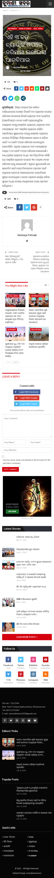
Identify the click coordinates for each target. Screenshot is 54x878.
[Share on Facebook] (4, 98)
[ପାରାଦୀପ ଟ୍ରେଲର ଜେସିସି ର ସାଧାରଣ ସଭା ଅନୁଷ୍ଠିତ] (8, 816)
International (37, 296)
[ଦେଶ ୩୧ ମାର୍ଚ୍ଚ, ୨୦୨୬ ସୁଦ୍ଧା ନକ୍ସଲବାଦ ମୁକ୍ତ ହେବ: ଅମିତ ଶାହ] (8, 565)
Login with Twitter (28, 404)
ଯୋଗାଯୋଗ (9, 855)
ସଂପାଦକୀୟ (33, 851)
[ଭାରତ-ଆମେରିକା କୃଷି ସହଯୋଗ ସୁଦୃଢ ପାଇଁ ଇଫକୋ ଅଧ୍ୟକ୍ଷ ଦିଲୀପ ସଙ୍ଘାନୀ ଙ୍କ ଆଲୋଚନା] (39, 300)
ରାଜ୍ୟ (31, 837)
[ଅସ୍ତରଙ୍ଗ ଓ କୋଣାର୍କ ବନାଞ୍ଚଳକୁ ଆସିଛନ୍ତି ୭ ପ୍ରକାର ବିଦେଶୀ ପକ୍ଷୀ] (8, 577)
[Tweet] (10, 98)
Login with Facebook (28, 392)
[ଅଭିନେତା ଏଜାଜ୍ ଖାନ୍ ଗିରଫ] (8, 540)
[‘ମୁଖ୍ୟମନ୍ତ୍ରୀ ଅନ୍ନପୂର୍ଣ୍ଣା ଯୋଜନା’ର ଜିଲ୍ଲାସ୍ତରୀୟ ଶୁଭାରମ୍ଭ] (8, 791)
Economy (12, 330)
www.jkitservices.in (33, 873)
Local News (13, 296)
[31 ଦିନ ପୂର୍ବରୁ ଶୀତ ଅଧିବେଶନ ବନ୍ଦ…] (8, 589)
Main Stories (25, 29)
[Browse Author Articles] (27, 225)
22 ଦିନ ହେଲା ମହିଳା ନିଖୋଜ (27, 624)
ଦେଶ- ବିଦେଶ (38, 29)
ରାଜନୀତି (7, 846)
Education (36, 330)
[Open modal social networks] (23, 98)
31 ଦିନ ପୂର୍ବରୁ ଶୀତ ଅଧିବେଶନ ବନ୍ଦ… (31, 586)
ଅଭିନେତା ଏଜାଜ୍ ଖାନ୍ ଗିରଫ (27, 537)
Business (12, 29)
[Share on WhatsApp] (17, 98)
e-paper (33, 855)
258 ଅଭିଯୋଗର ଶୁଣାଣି (26, 599)
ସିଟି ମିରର (8, 841)
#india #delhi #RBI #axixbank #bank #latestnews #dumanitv (29, 192)
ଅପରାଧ (32, 846)
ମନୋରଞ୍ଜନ (9, 851)
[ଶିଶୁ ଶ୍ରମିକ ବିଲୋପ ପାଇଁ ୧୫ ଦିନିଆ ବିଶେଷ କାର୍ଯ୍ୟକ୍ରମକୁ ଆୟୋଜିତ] (8, 803)
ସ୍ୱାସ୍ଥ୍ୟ (33, 841)
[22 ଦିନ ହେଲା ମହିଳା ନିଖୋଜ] (8, 627)
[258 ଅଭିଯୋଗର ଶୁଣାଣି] (8, 602)
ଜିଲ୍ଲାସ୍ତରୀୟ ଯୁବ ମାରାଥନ (27, 549)
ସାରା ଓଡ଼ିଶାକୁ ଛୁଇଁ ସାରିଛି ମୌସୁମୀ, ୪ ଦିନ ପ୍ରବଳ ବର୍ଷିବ (14, 259)
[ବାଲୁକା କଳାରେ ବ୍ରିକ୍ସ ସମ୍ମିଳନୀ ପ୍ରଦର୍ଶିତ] (39, 334)
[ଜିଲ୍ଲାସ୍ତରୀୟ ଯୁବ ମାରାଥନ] (8, 552)
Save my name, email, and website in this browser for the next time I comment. (26, 461)
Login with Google (28, 398)
